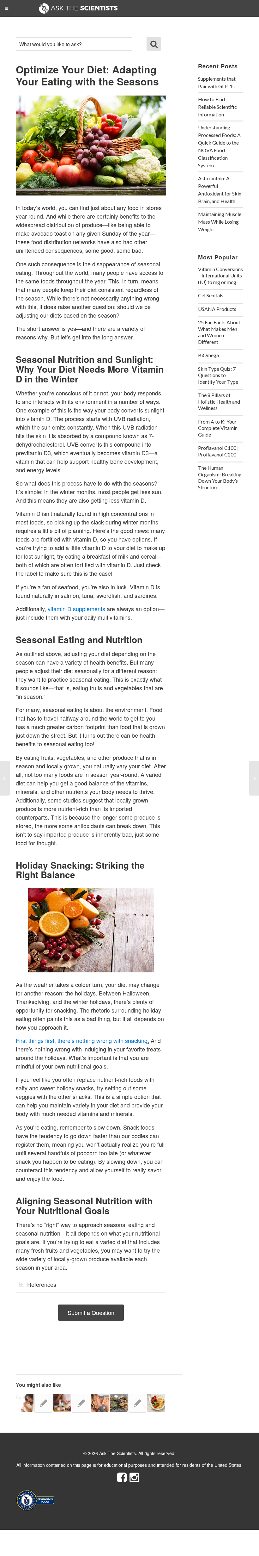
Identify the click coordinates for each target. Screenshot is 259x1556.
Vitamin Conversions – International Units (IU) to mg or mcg (220, 275)
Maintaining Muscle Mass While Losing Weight (219, 221)
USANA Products (217, 309)
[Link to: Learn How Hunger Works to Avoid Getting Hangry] (100, 1402)
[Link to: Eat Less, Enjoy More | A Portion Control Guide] (156, 1402)
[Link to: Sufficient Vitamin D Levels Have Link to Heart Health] (81, 1403)
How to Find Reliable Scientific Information (217, 106)
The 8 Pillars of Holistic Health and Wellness (219, 401)
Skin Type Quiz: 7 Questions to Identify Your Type (218, 375)
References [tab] (41, 1284)
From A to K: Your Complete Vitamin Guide (218, 427)
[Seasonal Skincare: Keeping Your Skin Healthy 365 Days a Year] (5, 778)
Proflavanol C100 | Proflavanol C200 (218, 451)
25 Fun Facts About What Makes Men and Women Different (219, 332)
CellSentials (210, 295)
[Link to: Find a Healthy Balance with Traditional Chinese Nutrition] (118, 1402)
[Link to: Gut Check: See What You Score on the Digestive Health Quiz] (62, 1402)
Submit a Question (91, 1312)
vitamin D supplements (76, 608)
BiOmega (208, 355)
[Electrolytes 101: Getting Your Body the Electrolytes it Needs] (254, 778)
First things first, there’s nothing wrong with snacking (82, 1040)
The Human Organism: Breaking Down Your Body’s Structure (220, 477)
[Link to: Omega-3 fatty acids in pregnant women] (43, 1403)
